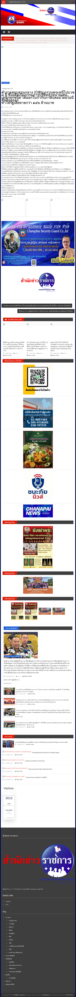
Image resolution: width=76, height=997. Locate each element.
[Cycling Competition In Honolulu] (13, 758)
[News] (39, 862)
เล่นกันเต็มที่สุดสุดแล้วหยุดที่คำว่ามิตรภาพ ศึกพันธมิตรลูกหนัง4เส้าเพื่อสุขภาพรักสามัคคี (41, 740)
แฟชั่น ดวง (12, 966)
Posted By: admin (7, 105)
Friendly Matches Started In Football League (45, 750)
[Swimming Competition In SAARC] (14, 774)
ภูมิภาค (11, 925)
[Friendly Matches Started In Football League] (17, 749)
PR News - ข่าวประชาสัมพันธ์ (12, 654)
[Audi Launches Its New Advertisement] (15, 766)
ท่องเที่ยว (11, 960)
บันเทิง (11, 937)
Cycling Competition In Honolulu (35, 759)
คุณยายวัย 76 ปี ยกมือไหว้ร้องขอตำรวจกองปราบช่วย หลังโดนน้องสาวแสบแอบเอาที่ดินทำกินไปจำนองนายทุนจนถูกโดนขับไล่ (62, 344)
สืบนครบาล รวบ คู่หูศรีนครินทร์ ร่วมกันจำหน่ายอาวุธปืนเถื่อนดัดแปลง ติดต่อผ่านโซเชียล (45, 309)
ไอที (10, 947)
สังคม (10, 928)
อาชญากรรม (5, 80)
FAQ (7, 902)
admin (17, 351)
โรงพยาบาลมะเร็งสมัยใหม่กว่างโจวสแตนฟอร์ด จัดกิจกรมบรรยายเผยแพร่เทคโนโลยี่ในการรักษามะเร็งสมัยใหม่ (37, 303)
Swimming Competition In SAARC (36, 775)
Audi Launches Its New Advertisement (40, 767)
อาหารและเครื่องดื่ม (15, 969)
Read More (7, 681)
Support (8, 899)
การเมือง (11, 922)
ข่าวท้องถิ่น (12, 976)
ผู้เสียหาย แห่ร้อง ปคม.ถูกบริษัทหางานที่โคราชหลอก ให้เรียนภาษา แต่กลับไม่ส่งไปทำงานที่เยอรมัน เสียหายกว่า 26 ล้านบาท (13, 344)
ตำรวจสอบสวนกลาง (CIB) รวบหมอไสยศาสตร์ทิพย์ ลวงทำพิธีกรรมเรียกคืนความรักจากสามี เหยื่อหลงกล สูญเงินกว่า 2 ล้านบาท (37, 344)
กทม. (10, 941)
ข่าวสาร (8, 915)
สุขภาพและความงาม (15, 963)
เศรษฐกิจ (11, 931)
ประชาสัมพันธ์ (10, 953)
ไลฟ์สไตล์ (9, 957)
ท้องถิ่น (8, 973)
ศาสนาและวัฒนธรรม (15, 950)
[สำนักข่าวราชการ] (38, 15)
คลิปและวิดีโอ (10, 982)
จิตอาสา (8, 979)
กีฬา (10, 934)
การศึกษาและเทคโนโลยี (16, 944)
